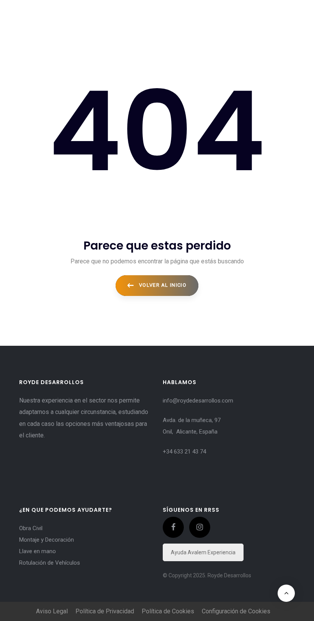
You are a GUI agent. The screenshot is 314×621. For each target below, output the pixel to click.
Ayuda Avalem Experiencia (203, 552)
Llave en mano (37, 551)
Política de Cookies (168, 611)
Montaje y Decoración (46, 539)
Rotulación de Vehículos (49, 562)
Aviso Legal (52, 611)
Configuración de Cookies (236, 611)
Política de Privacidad (104, 611)
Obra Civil (31, 528)
